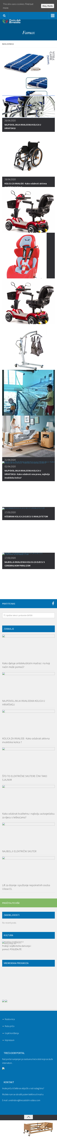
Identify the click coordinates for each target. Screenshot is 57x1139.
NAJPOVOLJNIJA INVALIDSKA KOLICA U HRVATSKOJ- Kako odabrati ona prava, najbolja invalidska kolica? (27, 474)
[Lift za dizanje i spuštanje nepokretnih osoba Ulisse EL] (28, 869)
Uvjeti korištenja (12, 1033)
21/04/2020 (10, 460)
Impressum (9, 1040)
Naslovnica (10, 1019)
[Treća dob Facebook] (53, 603)
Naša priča (9, 1026)
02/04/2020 (10, 466)
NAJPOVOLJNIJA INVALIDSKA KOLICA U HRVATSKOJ (23, 126)
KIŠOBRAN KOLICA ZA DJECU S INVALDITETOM (26, 516)
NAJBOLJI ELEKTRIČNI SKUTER (19, 851)
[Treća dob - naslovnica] (11, 22)
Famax (28, 32)
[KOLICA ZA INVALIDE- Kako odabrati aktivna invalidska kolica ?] (28, 722)
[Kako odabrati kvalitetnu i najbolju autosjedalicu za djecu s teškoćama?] (28, 797)
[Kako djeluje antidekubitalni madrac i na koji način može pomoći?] (28, 647)
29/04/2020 (10, 120)
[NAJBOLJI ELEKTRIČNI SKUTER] (28, 835)
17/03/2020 (10, 512)
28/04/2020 (10, 179)
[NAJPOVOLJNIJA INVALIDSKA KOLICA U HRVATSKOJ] (28, 684)
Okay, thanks (47, 6)
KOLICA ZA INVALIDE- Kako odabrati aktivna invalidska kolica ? (26, 185)
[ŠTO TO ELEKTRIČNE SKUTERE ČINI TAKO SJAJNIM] (28, 759)
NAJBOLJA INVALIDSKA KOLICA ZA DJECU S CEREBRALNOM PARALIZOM (25, 564)
